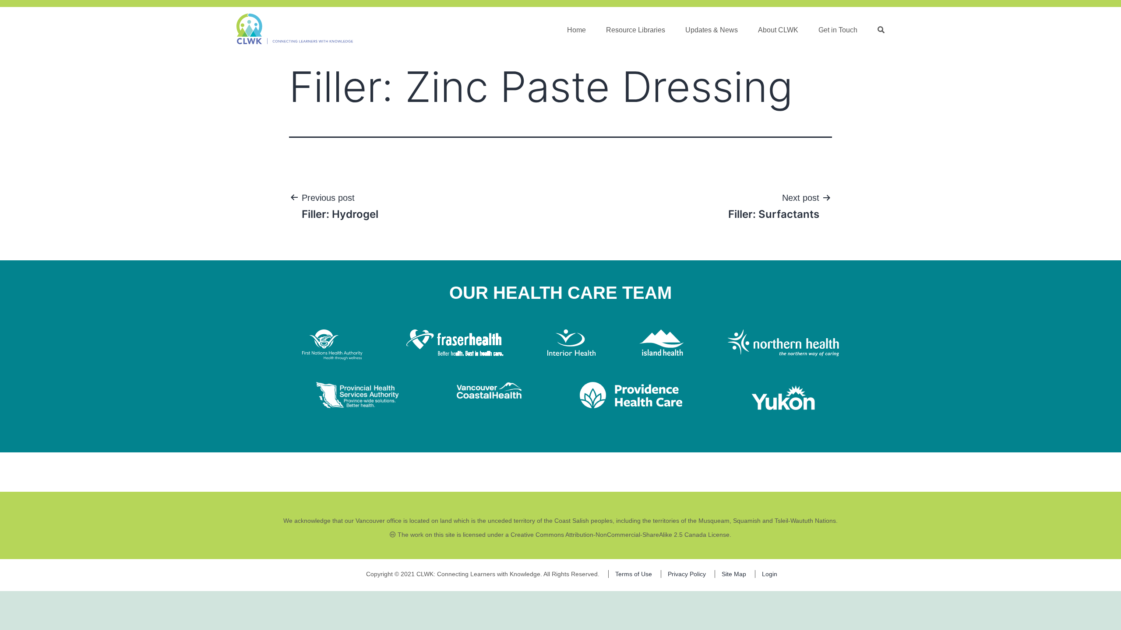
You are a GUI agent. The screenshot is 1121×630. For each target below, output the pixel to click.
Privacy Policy (687, 574)
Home (576, 30)
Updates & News (711, 30)
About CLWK (778, 30)
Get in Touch (837, 30)
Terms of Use (633, 574)
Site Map (734, 574)
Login (769, 574)
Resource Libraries (635, 30)
